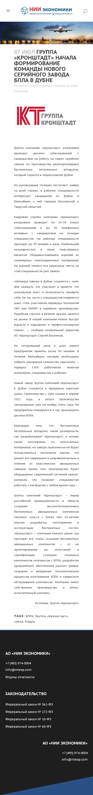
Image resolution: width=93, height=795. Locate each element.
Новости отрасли (54, 86)
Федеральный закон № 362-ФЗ (29, 704)
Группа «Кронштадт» (51, 616)
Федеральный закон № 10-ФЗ (28, 719)
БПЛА (30, 616)
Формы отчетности (19, 677)
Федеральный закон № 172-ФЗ (29, 712)
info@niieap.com (18, 670)
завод (19, 621)
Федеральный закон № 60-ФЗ (28, 726)
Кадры (30, 621)
